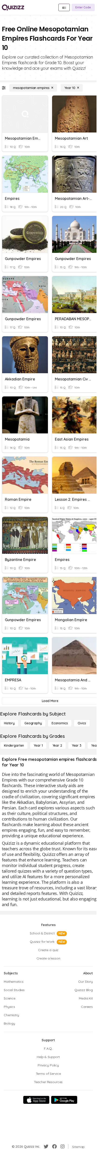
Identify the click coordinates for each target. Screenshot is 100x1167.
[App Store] (36, 1100)
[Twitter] (46, 1146)
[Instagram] (62, 1146)
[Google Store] (64, 1100)
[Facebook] (54, 1146)
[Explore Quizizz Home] (13, 7)
